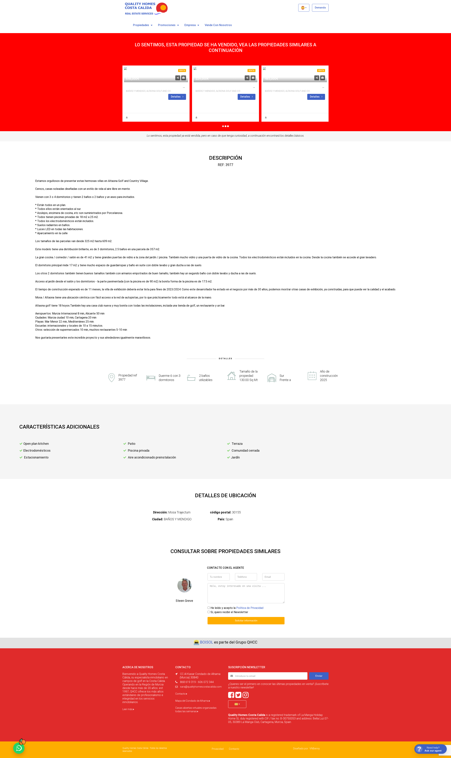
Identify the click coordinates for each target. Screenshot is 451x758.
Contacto (180, 693)
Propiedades (141, 25)
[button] (303, 8)
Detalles (176, 96)
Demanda (320, 7)
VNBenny (315, 748)
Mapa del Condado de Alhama (192, 700)
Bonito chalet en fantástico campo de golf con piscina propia (312, 86)
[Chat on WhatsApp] (18, 748)
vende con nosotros (218, 25)
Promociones (166, 25)
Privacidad (218, 748)
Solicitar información (246, 620)
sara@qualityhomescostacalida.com (201, 686)
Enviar (318, 675)
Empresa (190, 25)
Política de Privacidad (249, 608)
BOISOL (206, 642)
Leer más (127, 709)
